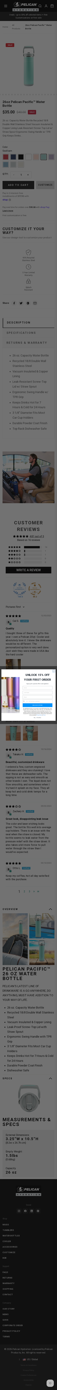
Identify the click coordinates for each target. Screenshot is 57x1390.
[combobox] (25, 701)
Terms (44, 715)
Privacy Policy (39, 715)
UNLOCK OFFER (37, 705)
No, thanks (37, 717)
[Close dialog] (54, 671)
